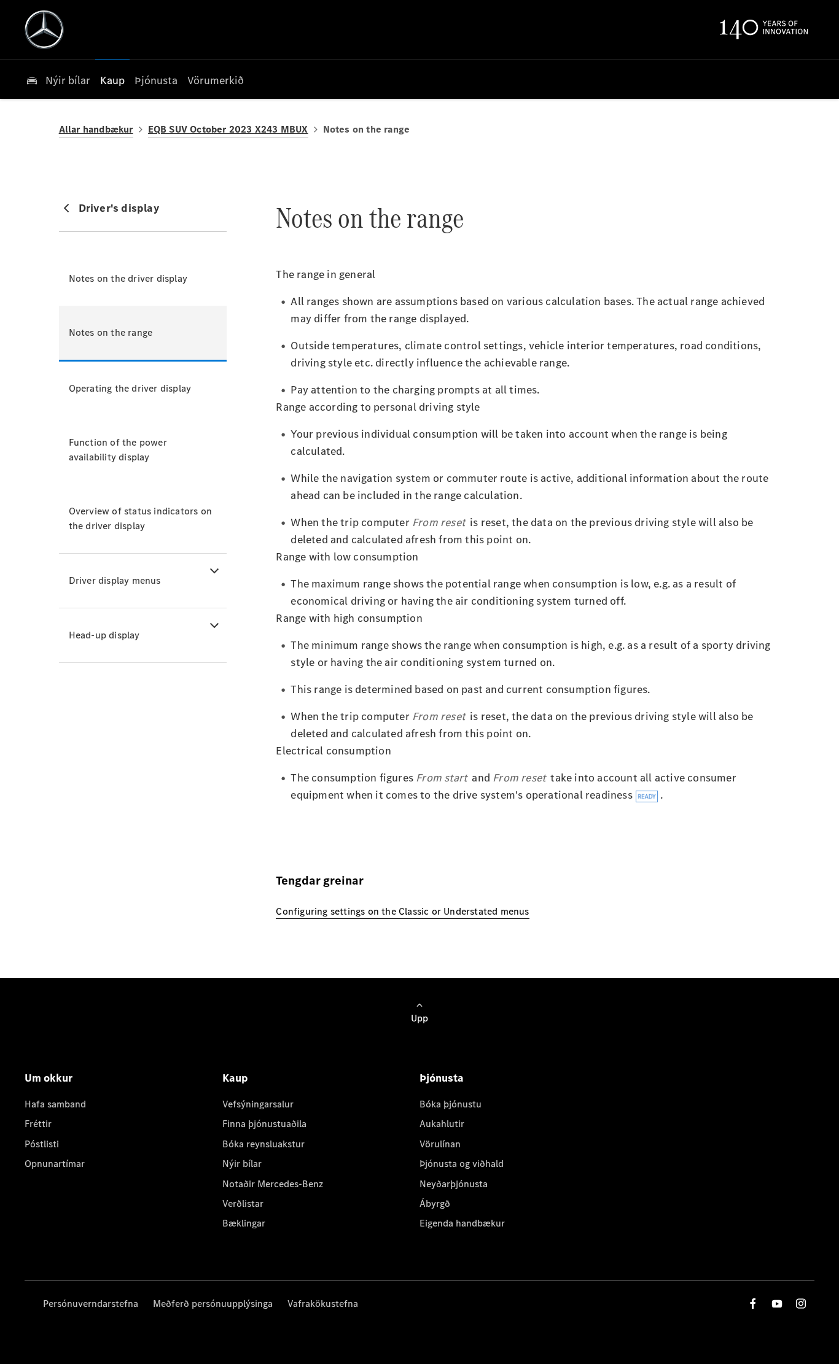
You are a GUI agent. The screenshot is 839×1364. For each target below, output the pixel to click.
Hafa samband (55, 1104)
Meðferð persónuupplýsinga (213, 1303)
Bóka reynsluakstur (263, 1143)
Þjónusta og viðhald (461, 1163)
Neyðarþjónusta (453, 1183)
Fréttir (38, 1123)
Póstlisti (42, 1143)
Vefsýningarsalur (258, 1104)
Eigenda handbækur (462, 1223)
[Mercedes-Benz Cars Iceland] (44, 29)
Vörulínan (440, 1143)
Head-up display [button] (104, 635)
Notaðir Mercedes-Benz (272, 1183)
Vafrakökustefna (322, 1303)
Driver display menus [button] (115, 580)
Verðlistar (242, 1203)
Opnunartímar (55, 1163)
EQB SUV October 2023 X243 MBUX (228, 129)
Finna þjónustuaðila (264, 1123)
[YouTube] (777, 1303)
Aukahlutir (441, 1123)
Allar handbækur (96, 129)
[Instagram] (801, 1303)
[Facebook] (753, 1303)
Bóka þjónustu (450, 1104)
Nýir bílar (242, 1163)
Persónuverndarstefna (90, 1303)
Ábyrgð (434, 1203)
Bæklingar (243, 1223)
